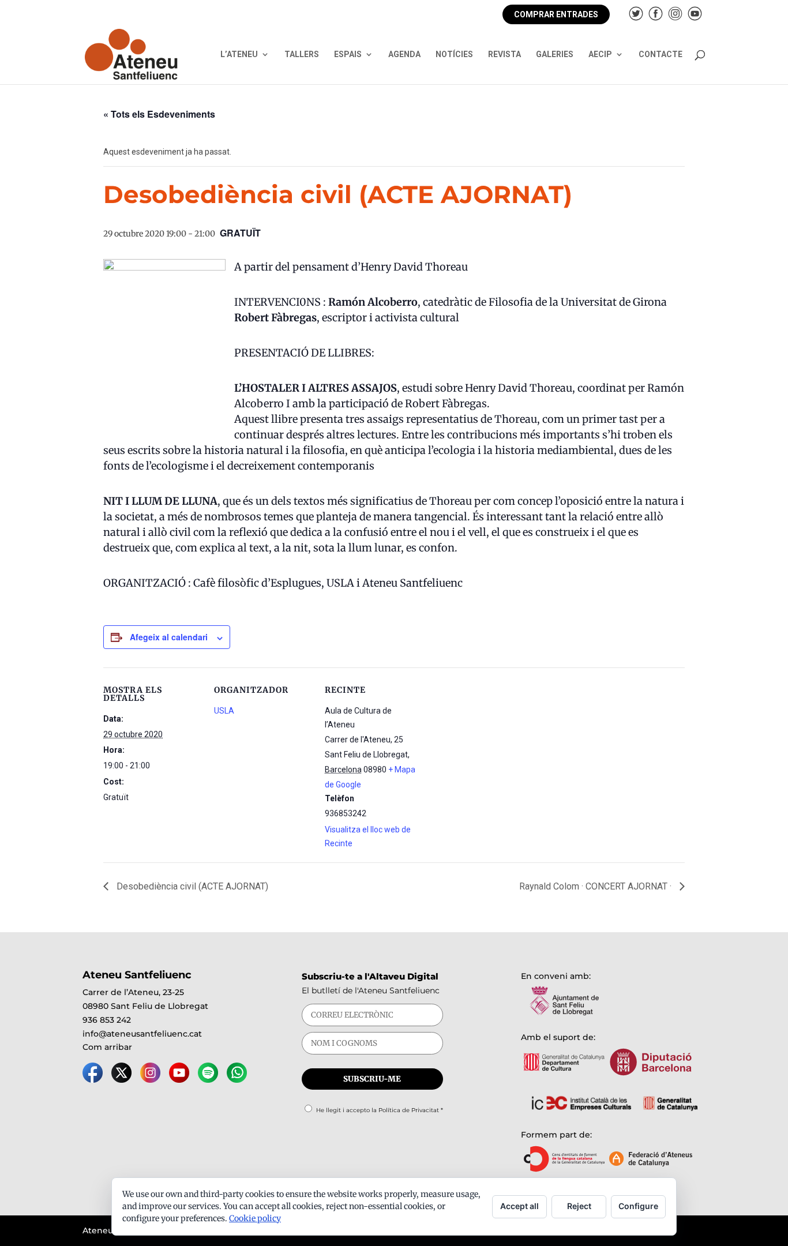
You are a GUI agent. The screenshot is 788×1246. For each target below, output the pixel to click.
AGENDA (404, 54)
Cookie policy (255, 1218)
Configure (638, 1206)
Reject (579, 1206)
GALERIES (554, 54)
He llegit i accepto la (379, 1110)
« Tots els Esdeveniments (159, 114)
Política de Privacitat (408, 1110)
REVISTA (504, 54)
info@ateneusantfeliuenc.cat (142, 1034)
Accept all (519, 1206)
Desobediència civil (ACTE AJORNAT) (191, 886)
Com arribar (107, 1047)
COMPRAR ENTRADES (556, 14)
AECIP (600, 54)
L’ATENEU (239, 54)
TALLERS (301, 54)
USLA (224, 710)
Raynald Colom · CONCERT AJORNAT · (596, 886)
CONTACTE (660, 54)
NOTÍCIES (454, 54)
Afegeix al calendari (169, 637)
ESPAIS (348, 54)
